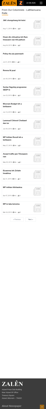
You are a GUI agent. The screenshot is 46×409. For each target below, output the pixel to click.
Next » (30, 219)
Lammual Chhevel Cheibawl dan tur (15, 121)
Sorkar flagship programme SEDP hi (14, 88)
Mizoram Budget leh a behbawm (12, 105)
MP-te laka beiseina (11, 204)
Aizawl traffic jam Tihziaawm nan (15, 155)
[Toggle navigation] (41, 3)
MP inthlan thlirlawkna (12, 187)
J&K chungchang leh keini (14, 20)
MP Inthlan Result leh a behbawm (13, 138)
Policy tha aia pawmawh (13, 54)
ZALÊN (9, 3)
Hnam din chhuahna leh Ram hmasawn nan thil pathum (15, 38)
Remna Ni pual (9, 70)
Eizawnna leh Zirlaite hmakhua (12, 172)
